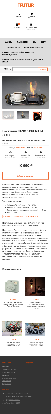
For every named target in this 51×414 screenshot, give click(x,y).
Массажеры (22, 42)
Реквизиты (6, 375)
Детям (43, 42)
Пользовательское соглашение (9, 379)
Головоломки (13, 47)
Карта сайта (6, 384)
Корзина (17, 25)
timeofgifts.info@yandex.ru (22, 396)
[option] (25, 92)
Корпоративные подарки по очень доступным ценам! (23, 61)
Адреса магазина (8, 372)
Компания (5, 366)
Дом (34, 42)
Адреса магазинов (13, 399)
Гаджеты (8, 42)
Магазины (19, 16)
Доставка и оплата (9, 369)
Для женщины (18, 216)
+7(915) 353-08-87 (21, 393)
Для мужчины (7, 216)
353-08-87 (31, 28)
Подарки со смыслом (34, 47)
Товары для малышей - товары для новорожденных (18, 53)
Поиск (8, 69)
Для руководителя (31, 216)
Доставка (31, 17)
